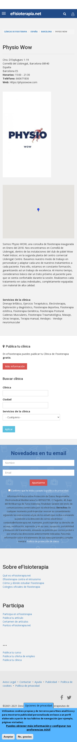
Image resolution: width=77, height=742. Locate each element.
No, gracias (25, 736)
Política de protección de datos (43, 541)
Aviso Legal (9, 682)
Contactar (25, 682)
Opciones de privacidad (38, 705)
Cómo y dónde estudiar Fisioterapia (23, 583)
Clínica (7, 387)
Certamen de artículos (15, 621)
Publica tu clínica (12, 660)
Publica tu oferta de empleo (19, 656)
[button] (73, 14)
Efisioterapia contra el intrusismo (22, 579)
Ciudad (7, 399)
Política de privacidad (27, 685)
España (34, 32)
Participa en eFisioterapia (17, 614)
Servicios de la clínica (16, 411)
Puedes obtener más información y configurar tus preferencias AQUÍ (38, 727)
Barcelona (46, 32)
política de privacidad (57, 490)
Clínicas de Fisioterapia (15, 32)
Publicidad (51, 682)
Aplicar (9, 429)
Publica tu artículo (13, 617)
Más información (15, 366)
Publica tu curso (12, 652)
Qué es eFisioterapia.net (17, 575)
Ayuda (38, 682)
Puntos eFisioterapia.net (17, 625)
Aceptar (8, 736)
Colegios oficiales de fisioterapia (21, 586)
